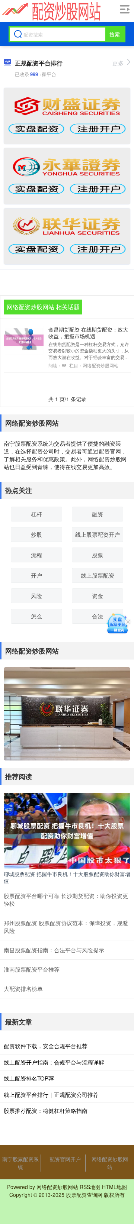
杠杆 (36, 514)
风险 (36, 596)
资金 (97, 596)
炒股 (36, 534)
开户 (36, 575)
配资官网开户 (65, 1159)
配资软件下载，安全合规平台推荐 (45, 1046)
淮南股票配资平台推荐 (32, 969)
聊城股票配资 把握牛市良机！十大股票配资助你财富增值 (67, 877)
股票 (97, 555)
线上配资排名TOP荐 (29, 1078)
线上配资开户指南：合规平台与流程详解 (54, 1062)
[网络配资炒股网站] (50, 11)
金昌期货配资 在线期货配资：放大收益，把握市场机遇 (88, 333)
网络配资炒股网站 (110, 1162)
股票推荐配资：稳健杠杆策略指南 (45, 1110)
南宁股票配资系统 (20, 1162)
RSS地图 (90, 1187)
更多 (118, 63)
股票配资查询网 (84, 1194)
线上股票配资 (97, 575)
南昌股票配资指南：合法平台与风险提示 (54, 950)
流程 (36, 555)
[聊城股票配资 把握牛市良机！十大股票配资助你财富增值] (67, 829)
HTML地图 (114, 1187)
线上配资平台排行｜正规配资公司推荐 (51, 1094)
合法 (97, 616)
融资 (97, 514)
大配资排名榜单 (23, 988)
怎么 (36, 616)
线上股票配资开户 (97, 534)
